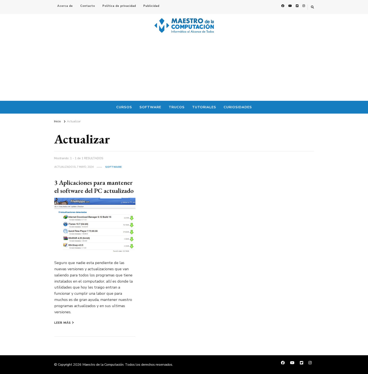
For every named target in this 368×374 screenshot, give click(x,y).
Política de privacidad (119, 6)
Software (150, 107)
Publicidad (151, 6)
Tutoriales (204, 107)
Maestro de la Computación (103, 364)
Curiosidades (238, 107)
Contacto (87, 6)
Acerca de (65, 6)
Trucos (177, 107)
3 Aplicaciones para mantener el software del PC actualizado (94, 186)
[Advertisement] (184, 69)
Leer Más (62, 323)
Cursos (124, 107)
